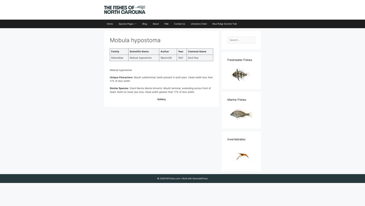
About (156, 23)
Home (110, 23)
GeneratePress (200, 178)
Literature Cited (199, 23)
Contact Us (179, 23)
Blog (144, 23)
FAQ (166, 23)
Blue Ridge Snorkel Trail (224, 23)
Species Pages (126, 23)
